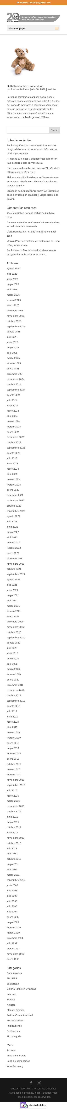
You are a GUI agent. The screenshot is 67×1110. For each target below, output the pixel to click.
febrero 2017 (14, 774)
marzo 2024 (13, 421)
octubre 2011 (14, 858)
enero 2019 (13, 743)
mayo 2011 (13, 864)
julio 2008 (12, 890)
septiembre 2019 (16, 700)
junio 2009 (12, 885)
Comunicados (14, 973)
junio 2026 (12, 279)
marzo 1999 (13, 932)
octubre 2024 (14, 384)
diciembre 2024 (15, 374)
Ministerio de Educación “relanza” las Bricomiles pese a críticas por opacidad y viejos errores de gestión (33, 195)
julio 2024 (12, 400)
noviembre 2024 (15, 379)
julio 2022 (12, 521)
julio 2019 (12, 711)
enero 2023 (13, 489)
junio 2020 (12, 653)
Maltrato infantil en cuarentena (25, 86)
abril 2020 (12, 664)
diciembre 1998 (15, 938)
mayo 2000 (13, 922)
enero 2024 (13, 432)
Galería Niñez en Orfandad (21, 988)
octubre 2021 (14, 568)
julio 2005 (12, 906)
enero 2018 (13, 758)
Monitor (11, 999)
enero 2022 (13, 553)
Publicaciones (14, 1025)
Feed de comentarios (18, 1060)
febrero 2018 (14, 753)
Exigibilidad (13, 983)
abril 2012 (12, 853)
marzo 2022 (13, 542)
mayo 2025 (13, 347)
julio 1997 (12, 943)
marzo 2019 (13, 732)
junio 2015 (12, 816)
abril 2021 (12, 600)
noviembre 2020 (15, 627)
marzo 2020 (13, 669)
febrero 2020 (14, 674)
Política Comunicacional (20, 1015)
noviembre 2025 (15, 315)
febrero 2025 (14, 363)
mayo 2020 (13, 658)
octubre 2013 (14, 843)
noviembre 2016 (15, 779)
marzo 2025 (13, 358)
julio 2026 (12, 273)
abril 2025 (12, 352)
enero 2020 (13, 679)
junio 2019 (12, 716)
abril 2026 (12, 289)
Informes (11, 994)
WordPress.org (15, 1066)
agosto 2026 (13, 268)
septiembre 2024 (16, 389)
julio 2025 (12, 337)
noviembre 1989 (15, 954)
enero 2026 (13, 305)
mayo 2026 (13, 284)
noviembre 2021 (15, 563)
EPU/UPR (12, 978)
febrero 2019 (14, 737)
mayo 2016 (13, 795)
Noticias (52, 89)
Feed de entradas (16, 1055)
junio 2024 (12, 405)
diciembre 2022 (15, 495)
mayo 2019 (13, 721)
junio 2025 (12, 342)
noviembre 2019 (15, 690)
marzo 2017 (13, 769)
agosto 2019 (13, 706)
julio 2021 (12, 584)
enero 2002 (13, 917)
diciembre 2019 (15, 685)
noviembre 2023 (15, 437)
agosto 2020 (13, 642)
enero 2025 (13, 368)
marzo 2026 (13, 294)
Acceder (11, 1050)
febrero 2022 (14, 547)
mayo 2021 (13, 595)
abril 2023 (12, 474)
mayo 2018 (13, 748)
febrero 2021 (14, 611)
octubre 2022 (14, 505)
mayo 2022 (13, 532)
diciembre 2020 (15, 621)
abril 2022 (12, 537)
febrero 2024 (14, 426)
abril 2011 (12, 869)
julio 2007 (12, 895)
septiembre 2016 (16, 785)
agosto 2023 (13, 453)
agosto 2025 (13, 331)
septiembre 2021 (16, 574)
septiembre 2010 (16, 880)
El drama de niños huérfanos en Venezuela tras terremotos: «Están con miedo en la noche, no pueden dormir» (32, 181)
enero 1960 (13, 959)
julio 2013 (12, 848)
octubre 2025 (14, 321)
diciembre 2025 (15, 310)
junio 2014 (12, 832)
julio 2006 (12, 901)
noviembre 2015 (15, 806)
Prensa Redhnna (20, 89)
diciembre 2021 (15, 558)
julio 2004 (12, 911)
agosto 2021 (13, 579)
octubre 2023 (14, 442)
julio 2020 (12, 648)
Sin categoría (14, 1036)
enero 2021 (13, 616)
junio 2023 (12, 463)
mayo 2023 (13, 468)
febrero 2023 (14, 484)
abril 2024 (12, 416)
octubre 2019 (14, 695)
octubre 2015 (14, 811)
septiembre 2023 (16, 447)
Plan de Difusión (15, 1010)
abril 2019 (12, 727)
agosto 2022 (13, 516)
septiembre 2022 (16, 511)
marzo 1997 (13, 948)
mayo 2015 (13, 822)
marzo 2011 (13, 874)
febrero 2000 (14, 927)
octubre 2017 (14, 764)
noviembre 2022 (15, 500)
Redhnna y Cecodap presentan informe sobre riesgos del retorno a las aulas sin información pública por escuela (32, 149)
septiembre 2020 (16, 637)
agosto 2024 (13, 395)
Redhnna (12, 250)
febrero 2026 (14, 300)
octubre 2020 (14, 632)
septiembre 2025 (16, 326)
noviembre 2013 (15, 837)
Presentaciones (15, 1020)
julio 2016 (12, 790)
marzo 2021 (13, 605)
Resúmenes (13, 1031)
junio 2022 (12, 526)
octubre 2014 (14, 827)
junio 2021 (12, 590)
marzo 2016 (13, 800)
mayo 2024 (13, 410)
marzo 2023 (13, 479)
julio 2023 (12, 458)
